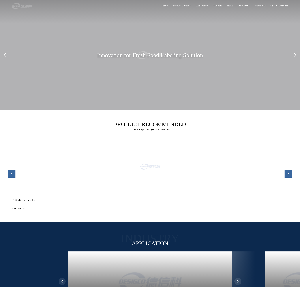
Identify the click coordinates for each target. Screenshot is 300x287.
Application (202, 6)
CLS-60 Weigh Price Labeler (241, 204)
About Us (243, 6)
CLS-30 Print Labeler (96, 204)
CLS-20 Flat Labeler (26, 204)
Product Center (181, 6)
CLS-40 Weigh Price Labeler (171, 204)
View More (16, 212)
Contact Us (260, 6)
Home (165, 6)
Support (218, 6)
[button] (143, 110)
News (230, 6)
